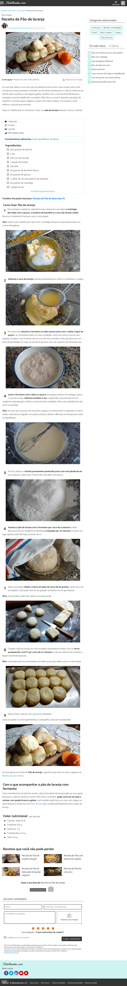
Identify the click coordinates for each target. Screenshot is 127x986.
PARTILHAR (115, 5)
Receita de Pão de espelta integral (30, 857)
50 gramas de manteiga (21, 183)
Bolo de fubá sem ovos (100, 65)
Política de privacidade (75, 983)
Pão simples (21, 10)
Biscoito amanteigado (112, 27)
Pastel (94, 32)
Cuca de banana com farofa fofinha (105, 77)
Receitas (4, 10)
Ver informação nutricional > (43, 191)
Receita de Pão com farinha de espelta (73, 857)
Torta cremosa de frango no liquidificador (108, 73)
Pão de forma (106, 37)
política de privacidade (21, 937)
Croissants (96, 27)
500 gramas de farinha (21, 150)
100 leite (14, 166)
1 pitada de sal (17, 187)
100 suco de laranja (19, 158)
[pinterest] (26, 973)
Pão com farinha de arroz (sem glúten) (107, 53)
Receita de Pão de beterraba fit (49, 198)
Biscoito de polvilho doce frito (103, 82)
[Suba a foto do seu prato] (51, 889)
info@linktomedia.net (11, 953)
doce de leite (36, 804)
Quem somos (34, 983)
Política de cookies (91, 983)
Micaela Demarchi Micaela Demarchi (22, 28)
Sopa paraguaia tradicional (102, 61)
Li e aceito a (17, 938)
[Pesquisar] (123, 3)
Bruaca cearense (98, 69)
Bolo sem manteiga (99, 57)
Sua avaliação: (28, 932)
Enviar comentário (71, 939)
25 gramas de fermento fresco (24, 170)
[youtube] (21, 973)
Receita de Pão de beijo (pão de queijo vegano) (31, 872)
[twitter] (11, 973)
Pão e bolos (12, 10)
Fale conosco (45, 983)
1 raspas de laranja (19, 162)
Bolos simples (106, 32)
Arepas (118, 32)
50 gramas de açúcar (20, 175)
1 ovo (12, 154)
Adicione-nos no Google (73, 79)
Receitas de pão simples (13, 776)
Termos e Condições (58, 983)
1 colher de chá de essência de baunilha (29, 179)
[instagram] (16, 973)
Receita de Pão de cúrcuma (72, 870)
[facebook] (6, 973)
